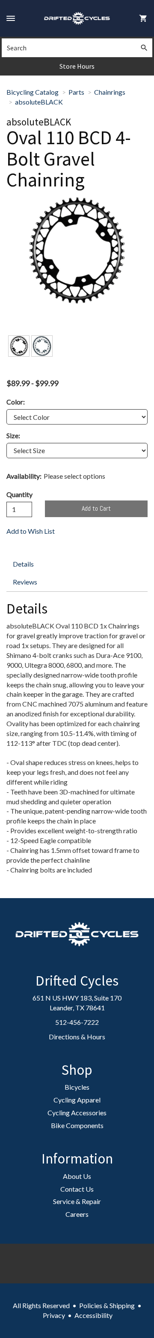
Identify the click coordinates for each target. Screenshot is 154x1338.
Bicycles (77, 1087)
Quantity (19, 494)
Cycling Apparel (77, 1100)
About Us (77, 1176)
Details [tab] (23, 564)
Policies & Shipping (107, 1305)
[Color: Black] (19, 346)
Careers (77, 1214)
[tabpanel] (77, 740)
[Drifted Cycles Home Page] (77, 18)
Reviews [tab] (25, 582)
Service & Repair (77, 1201)
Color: (15, 402)
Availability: (23, 476)
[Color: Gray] (42, 346)
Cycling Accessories (77, 1112)
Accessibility (93, 1315)
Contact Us (77, 1189)
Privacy (54, 1315)
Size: (13, 435)
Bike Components (77, 1125)
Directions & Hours (77, 1037)
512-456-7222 (77, 1022)
